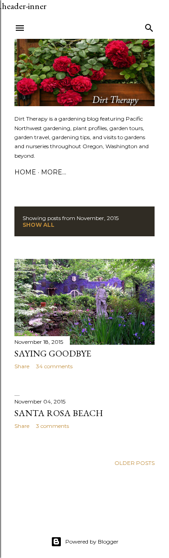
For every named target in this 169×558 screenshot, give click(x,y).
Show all (39, 224)
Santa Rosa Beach (58, 413)
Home (25, 172)
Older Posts (134, 463)
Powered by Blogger (92, 541)
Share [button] (21, 366)
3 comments (52, 425)
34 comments (54, 366)
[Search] (149, 26)
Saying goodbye (52, 353)
